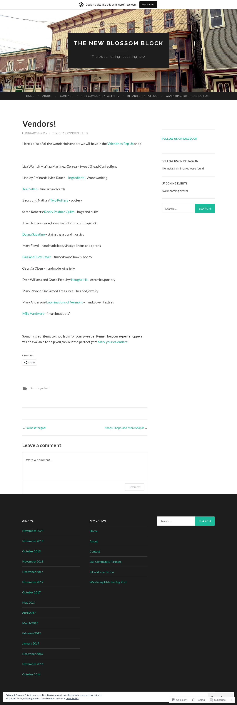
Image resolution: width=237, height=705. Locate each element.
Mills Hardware (33, 313)
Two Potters (59, 200)
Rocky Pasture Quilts (59, 212)
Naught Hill (79, 280)
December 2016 (32, 653)
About (47, 95)
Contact (66, 95)
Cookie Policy (72, 698)
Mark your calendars (112, 342)
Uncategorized (39, 388)
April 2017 (29, 612)
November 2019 (32, 541)
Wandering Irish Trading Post (188, 95)
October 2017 (31, 592)
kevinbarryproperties (70, 133)
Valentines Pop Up (120, 144)
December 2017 (32, 571)
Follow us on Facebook (179, 138)
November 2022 (32, 530)
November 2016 (32, 664)
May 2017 (28, 602)
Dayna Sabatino (33, 234)
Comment (134, 487)
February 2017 (31, 633)
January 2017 (30, 643)
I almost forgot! (34, 427)
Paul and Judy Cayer (36, 257)
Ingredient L (77, 178)
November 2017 (32, 582)
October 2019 (31, 551)
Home (30, 95)
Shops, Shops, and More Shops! (126, 427)
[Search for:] (188, 208)
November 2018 (32, 561)
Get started (148, 4)
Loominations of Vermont (64, 302)
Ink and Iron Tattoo (142, 95)
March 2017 (30, 623)
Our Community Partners (100, 95)
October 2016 (31, 674)
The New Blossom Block (118, 43)
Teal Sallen (29, 189)
